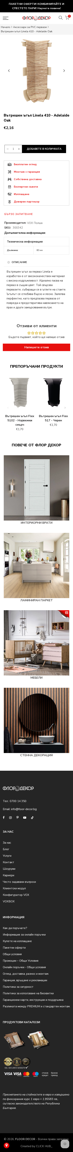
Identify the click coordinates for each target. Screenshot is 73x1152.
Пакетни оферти (14, 948)
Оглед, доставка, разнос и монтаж (25, 974)
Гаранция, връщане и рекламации (25, 980)
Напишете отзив (36, 347)
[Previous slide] (9, 70)
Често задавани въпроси (19, 882)
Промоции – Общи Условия (20, 961)
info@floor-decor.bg (24, 809)
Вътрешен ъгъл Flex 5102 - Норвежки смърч (19, 420)
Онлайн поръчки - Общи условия (24, 967)
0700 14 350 (18, 801)
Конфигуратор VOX (16, 895)
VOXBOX (9, 901)
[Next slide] (64, 70)
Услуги (7, 856)
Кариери (8, 875)
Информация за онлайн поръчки (24, 934)
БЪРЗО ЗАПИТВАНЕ (18, 214)
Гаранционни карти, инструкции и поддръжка (33, 1000)
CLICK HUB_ (44, 1146)
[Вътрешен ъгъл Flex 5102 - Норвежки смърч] (20, 394)
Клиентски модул (14, 888)
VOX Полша (34, 223)
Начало (5, 27)
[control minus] (7, 149)
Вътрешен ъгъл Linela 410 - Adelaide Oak (26, 31)
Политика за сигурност (18, 987)
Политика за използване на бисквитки (28, 993)
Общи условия (12, 954)
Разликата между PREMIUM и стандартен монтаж (36, 1006)
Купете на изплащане (17, 941)
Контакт (8, 862)
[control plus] (19, 149)
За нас (7, 843)
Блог (6, 849)
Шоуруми (9, 869)
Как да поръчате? (15, 928)
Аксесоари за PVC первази (30, 27)
